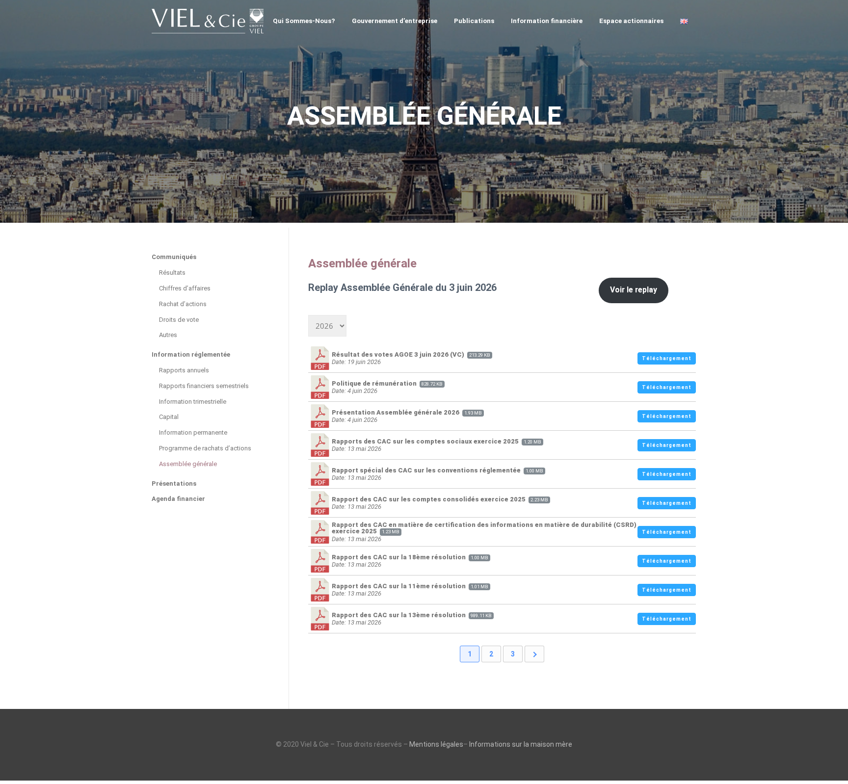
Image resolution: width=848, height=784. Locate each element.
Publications (474, 21)
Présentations (174, 483)
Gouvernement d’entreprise (394, 21)
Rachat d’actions (183, 304)
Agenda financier (178, 498)
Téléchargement (666, 358)
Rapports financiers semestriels (204, 386)
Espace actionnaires (631, 21)
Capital (169, 416)
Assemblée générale (188, 464)
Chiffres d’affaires (185, 288)
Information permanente (193, 432)
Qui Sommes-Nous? (304, 21)
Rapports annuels (184, 370)
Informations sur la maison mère (520, 744)
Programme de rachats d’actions (205, 448)
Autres (168, 335)
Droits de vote (179, 319)
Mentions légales (436, 744)
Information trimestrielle (192, 401)
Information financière (547, 21)
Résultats (172, 272)
